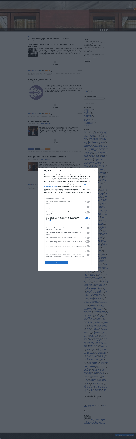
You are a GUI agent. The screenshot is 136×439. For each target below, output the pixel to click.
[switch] (87, 202)
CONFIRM (57, 262)
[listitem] (68, 198)
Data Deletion (59, 268)
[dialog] (68, 219)
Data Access (68, 268)
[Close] (95, 171)
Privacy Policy (77, 268)
